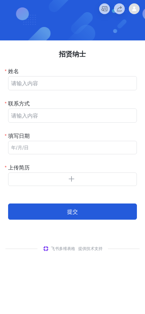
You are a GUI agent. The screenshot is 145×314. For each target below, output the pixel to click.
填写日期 (19, 135)
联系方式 (19, 103)
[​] (72, 83)
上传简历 (19, 167)
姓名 (13, 71)
